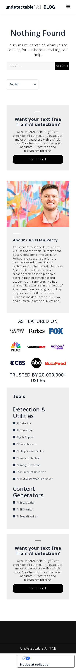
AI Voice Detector (28, 458)
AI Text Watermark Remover (35, 479)
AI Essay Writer (26, 502)
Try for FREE (38, 159)
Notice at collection (35, 664)
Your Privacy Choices (49, 658)
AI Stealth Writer (27, 516)
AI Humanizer (25, 430)
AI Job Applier (25, 437)
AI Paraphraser (26, 444)
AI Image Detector (28, 465)
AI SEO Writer (25, 509)
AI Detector (24, 423)
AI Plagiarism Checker (30, 451)
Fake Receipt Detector (31, 472)
